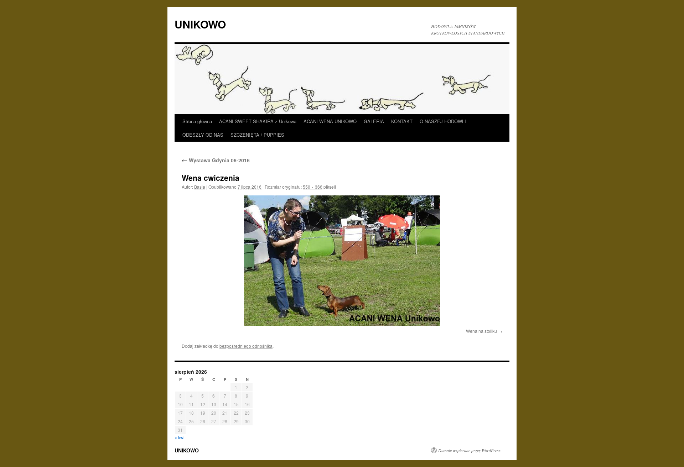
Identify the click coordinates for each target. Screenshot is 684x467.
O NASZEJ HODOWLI (443, 121)
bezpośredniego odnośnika (246, 346)
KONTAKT (402, 121)
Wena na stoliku (481, 331)
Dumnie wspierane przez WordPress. (470, 450)
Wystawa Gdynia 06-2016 (216, 160)
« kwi (180, 437)
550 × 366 (312, 187)
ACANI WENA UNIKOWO (330, 121)
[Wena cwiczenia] (342, 260)
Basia (199, 187)
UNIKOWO (200, 24)
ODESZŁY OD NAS (202, 134)
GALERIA (374, 121)
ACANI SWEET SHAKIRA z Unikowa (257, 121)
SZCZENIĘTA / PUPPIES (257, 134)
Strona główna (197, 121)
